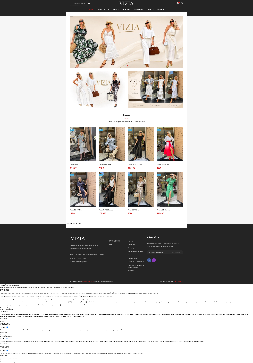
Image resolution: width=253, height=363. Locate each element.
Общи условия (132, 258)
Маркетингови (51, 287)
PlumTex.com (178, 281)
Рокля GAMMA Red (163, 165)
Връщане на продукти (135, 251)
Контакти (131, 271)
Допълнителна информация (65, 287)
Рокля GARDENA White (106, 210)
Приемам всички (19, 362)
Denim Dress (74, 165)
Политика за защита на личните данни (136, 266)
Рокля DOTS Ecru (133, 210)
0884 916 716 (82, 258)
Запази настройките (6, 362)
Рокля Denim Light (105, 165)
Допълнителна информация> (9, 358)
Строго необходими (15, 287)
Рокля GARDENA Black (135, 165)
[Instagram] (154, 260)
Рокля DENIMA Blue (76, 210)
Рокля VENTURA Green (164, 210)
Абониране (176, 252)
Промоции (131, 244)
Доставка (131, 255)
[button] (180, 42)
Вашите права (4, 287)
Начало (130, 241)
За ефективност (27, 287)
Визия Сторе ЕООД (88, 281)
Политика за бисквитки (136, 262)
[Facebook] (149, 260)
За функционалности (39, 287)
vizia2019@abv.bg (81, 262)
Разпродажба (132, 248)
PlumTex (10, 360)
